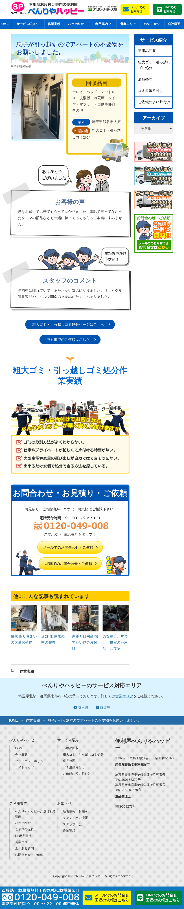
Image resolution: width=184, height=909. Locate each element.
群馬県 (105, 707)
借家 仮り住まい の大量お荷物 (24, 639)
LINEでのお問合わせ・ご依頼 (68, 564)
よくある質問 (24, 848)
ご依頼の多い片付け (154, 102)
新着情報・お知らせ (77, 811)
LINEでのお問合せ (170, 9)
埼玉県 (83, 707)
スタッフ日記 (72, 824)
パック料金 (76, 24)
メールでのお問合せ (138, 9)
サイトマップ (24, 767)
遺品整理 (145, 79)
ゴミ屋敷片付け (150, 90)
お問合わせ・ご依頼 (29, 855)
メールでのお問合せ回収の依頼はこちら (112, 897)
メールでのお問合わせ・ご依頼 (68, 547)
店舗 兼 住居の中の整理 (53, 639)
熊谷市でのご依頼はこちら (68, 339)
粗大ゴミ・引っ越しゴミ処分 (154, 65)
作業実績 (54, 24)
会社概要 (174, 24)
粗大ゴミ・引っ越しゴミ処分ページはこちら (68, 324)
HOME (12, 720)
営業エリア (128, 24)
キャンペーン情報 (75, 817)
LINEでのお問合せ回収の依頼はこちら (163, 897)
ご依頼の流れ (24, 829)
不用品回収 (147, 51)
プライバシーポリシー (30, 761)
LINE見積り (23, 835)
